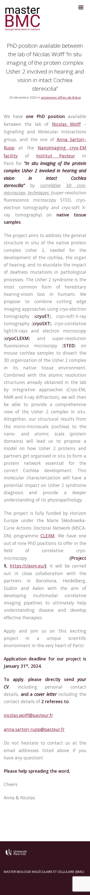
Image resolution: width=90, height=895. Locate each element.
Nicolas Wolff (66, 124)
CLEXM (47, 536)
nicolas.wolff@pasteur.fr (28, 715)
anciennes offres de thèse (61, 97)
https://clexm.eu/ (27, 566)
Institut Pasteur (55, 156)
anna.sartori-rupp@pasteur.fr (34, 729)
